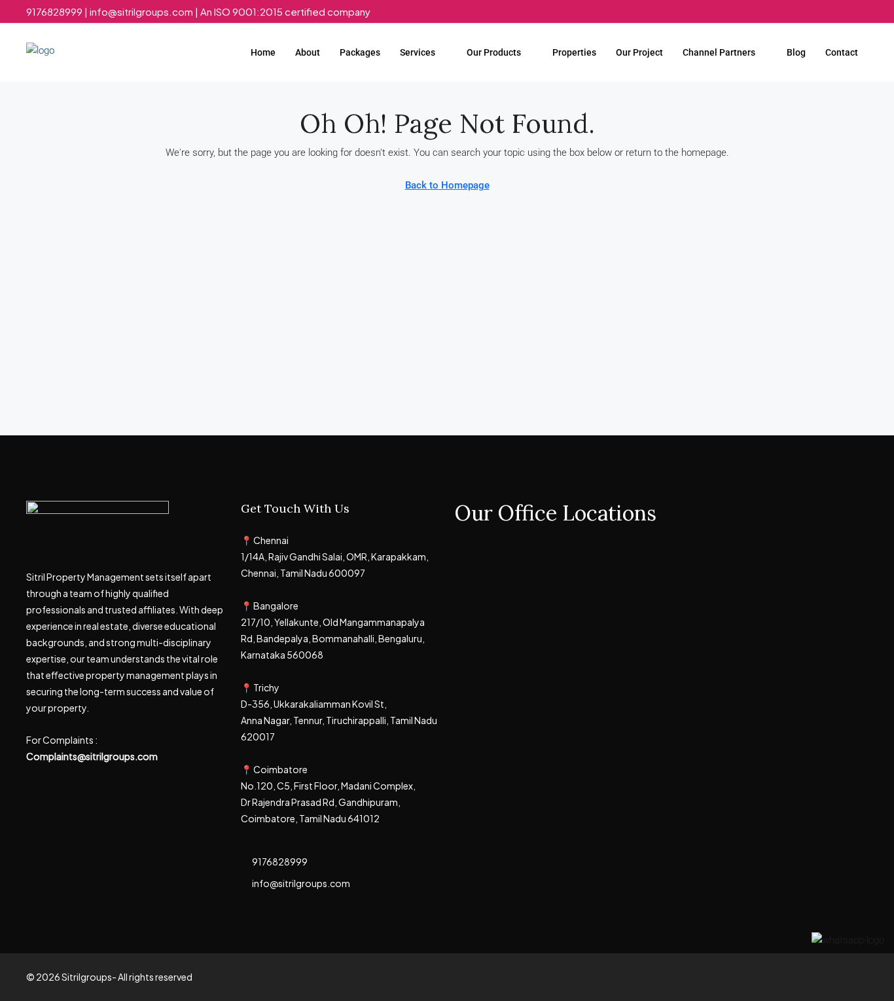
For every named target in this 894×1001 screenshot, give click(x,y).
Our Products (494, 52)
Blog (796, 52)
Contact (841, 52)
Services (417, 52)
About (307, 52)
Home (263, 52)
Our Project (639, 52)
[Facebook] (787, 977)
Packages (360, 52)
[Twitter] (810, 977)
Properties (574, 52)
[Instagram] (833, 977)
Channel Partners (719, 52)
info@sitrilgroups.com (301, 883)
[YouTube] (856, 977)
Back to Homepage (447, 185)
